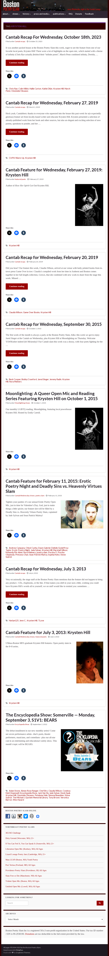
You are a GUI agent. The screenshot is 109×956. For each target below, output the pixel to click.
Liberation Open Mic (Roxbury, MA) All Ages (24, 849)
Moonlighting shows (22, 403)
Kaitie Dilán (47, 88)
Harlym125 (14, 620)
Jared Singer (43, 379)
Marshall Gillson (60, 550)
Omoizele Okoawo (19, 91)
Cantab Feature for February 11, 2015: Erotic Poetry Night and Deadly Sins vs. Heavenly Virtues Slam (54, 486)
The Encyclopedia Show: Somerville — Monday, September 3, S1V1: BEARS (50, 717)
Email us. (19, 950)
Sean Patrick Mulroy (38, 554)
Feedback (89, 14)
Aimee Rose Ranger (29, 791)
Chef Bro (43, 791)
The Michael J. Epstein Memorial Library (30, 797)
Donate (78, 14)
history (26, 14)
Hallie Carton (35, 88)
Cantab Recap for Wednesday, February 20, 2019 (52, 257)
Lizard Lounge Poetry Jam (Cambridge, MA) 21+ (26, 854)
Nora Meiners (15, 381)
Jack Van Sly (43, 793)
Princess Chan (21, 554)
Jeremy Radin (55, 379)
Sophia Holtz (54, 554)
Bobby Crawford (29, 379)
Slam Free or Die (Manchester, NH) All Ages (24, 876)
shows (15, 14)
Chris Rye (13, 88)
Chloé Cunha (31, 548)
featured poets (20, 179)
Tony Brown (54, 797)
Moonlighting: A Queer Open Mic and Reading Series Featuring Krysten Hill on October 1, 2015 (52, 396)
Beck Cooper (15, 379)
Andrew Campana (17, 548)
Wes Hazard (18, 800)
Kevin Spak (65, 793)
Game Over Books (31, 312)
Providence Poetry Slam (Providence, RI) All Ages (26, 870)
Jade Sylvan (36, 550)
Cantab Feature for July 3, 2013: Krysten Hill (48, 632)
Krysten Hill (58, 88)
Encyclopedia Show (22, 724)
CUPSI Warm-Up (16, 158)
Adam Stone (14, 791)
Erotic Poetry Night (21, 550)
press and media (41, 14)
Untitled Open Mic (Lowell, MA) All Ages (23, 886)
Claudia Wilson (15, 312)
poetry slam (39, 496)
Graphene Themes (23, 952)
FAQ (70, 14)
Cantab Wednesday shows (25, 496)
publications (59, 14)
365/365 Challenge (13, 833)
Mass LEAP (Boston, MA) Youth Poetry (22, 860)
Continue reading (16, 63)
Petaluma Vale (41, 795)
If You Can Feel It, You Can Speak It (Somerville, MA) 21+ (30, 844)
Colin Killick (23, 88)
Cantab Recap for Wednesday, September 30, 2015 (54, 324)
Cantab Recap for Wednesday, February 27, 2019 (52, 102)
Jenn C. (22, 620)
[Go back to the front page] (54, 5)
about (5, 14)
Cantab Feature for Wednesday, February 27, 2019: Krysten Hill (54, 172)
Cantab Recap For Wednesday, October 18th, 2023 (53, 36)
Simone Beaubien (56, 795)
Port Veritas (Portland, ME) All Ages (20, 865)
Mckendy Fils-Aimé (14, 552)
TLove (41, 620)
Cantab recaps (20, 41)
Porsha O (52, 552)
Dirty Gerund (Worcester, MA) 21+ (20, 838)
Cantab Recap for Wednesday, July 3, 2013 (46, 568)
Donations (29, 934)
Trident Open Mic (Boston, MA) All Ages (22, 881)
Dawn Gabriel (44, 548)
